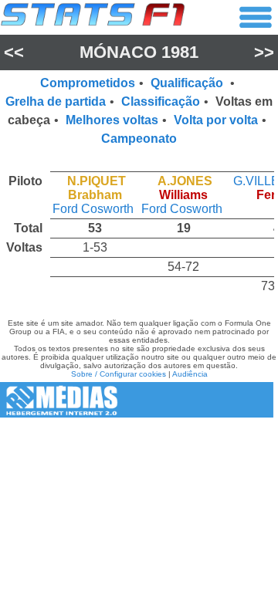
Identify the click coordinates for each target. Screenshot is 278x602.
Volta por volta (216, 120)
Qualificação (188, 83)
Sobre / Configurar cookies (118, 374)
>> (264, 52)
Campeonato (139, 138)
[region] (139, 229)
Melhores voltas (112, 120)
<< (14, 52)
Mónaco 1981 (139, 52)
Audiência (190, 374)
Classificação (160, 101)
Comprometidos (87, 83)
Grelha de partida (55, 101)
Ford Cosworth (93, 208)
